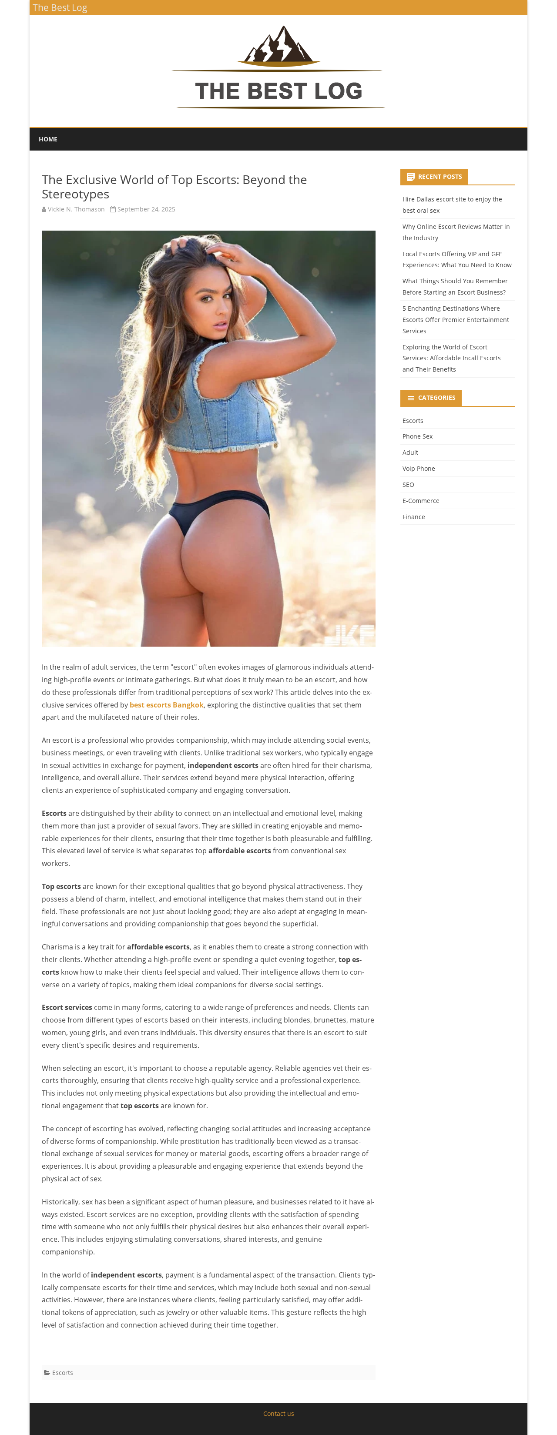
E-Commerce (421, 500)
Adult (410, 452)
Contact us (278, 1413)
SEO (408, 484)
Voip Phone (419, 468)
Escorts (62, 1372)
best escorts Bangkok (167, 705)
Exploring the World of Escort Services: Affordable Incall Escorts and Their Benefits (452, 358)
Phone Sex (418, 436)
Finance (414, 517)
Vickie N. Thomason (76, 209)
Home (48, 139)
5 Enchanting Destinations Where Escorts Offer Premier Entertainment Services (456, 319)
